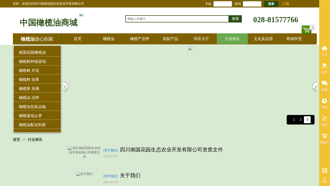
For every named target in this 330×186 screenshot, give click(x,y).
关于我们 (130, 175)
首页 (77, 38)
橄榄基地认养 (30, 115)
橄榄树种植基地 (32, 61)
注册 (285, 4)
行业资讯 (232, 39)
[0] (306, 29)
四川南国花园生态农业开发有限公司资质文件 (171, 149)
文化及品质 (263, 38)
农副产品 (170, 38)
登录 (271, 4)
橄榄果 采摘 (29, 88)
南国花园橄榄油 (32, 52)
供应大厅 (201, 38)
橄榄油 (108, 38)
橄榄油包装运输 (32, 106)
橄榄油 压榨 (29, 97)
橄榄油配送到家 (32, 124)
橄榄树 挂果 (29, 79)
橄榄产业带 (139, 38)
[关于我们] (110, 150)
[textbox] (177, 18)
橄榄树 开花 (29, 70)
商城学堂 (294, 38)
